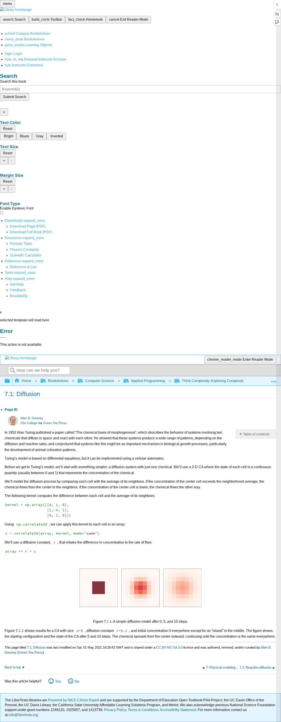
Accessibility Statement (178, 710)
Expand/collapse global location (273, 379)
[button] (17, 290)
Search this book (13, 81)
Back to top (13, 667)
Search (12, 370)
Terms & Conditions (143, 710)
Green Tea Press (55, 423)
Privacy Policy (115, 710)
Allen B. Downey (31, 418)
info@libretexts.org (23, 715)
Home (26, 381)
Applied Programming (148, 381)
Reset (7, 129)
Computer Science (99, 381)
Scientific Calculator (25, 255)
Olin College (28, 423)
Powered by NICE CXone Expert (74, 700)
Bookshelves (58, 381)
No (77, 681)
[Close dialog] (3, 337)
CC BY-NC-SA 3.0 (169, 647)
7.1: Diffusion (36, 647)
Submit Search (14, 97)
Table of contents (256, 434)
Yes (58, 681)
